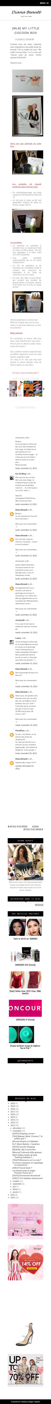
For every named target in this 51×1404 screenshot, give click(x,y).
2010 (13, 1198)
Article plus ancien (32, 829)
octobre (16, 1181)
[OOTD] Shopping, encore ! (23, 1134)
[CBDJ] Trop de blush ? (22, 1168)
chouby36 (19, 620)
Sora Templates (22, 1401)
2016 (13, 1114)
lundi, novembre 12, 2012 (26, 468)
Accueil (35, 826)
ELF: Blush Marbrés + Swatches (25, 1144)
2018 (13, 1109)
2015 (13, 1117)
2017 (13, 1112)
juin (14, 1187)
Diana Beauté (21, 510)
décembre (17, 1128)
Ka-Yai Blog (20, 474)
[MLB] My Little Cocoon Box (24, 1150)
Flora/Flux (19, 731)
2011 (13, 1195)
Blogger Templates (34, 1401)
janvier (16, 1192)
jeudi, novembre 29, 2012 (26, 753)
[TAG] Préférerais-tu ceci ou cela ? (26, 1160)
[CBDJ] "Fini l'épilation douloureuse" (27, 1178)
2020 (13, 1103)
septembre (17, 1184)
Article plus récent (19, 826)
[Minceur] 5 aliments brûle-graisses (27, 1152)
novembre (17, 1131)
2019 (13, 1106)
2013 (13, 1123)
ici (28, 357)
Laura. (18, 638)
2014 (13, 1120)
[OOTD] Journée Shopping (23, 1147)
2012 (13, 1125)
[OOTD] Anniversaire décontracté (26, 1176)
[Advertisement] (25, 1300)
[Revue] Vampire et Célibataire (25, 1141)
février (16, 1189)
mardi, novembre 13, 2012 (26, 633)
